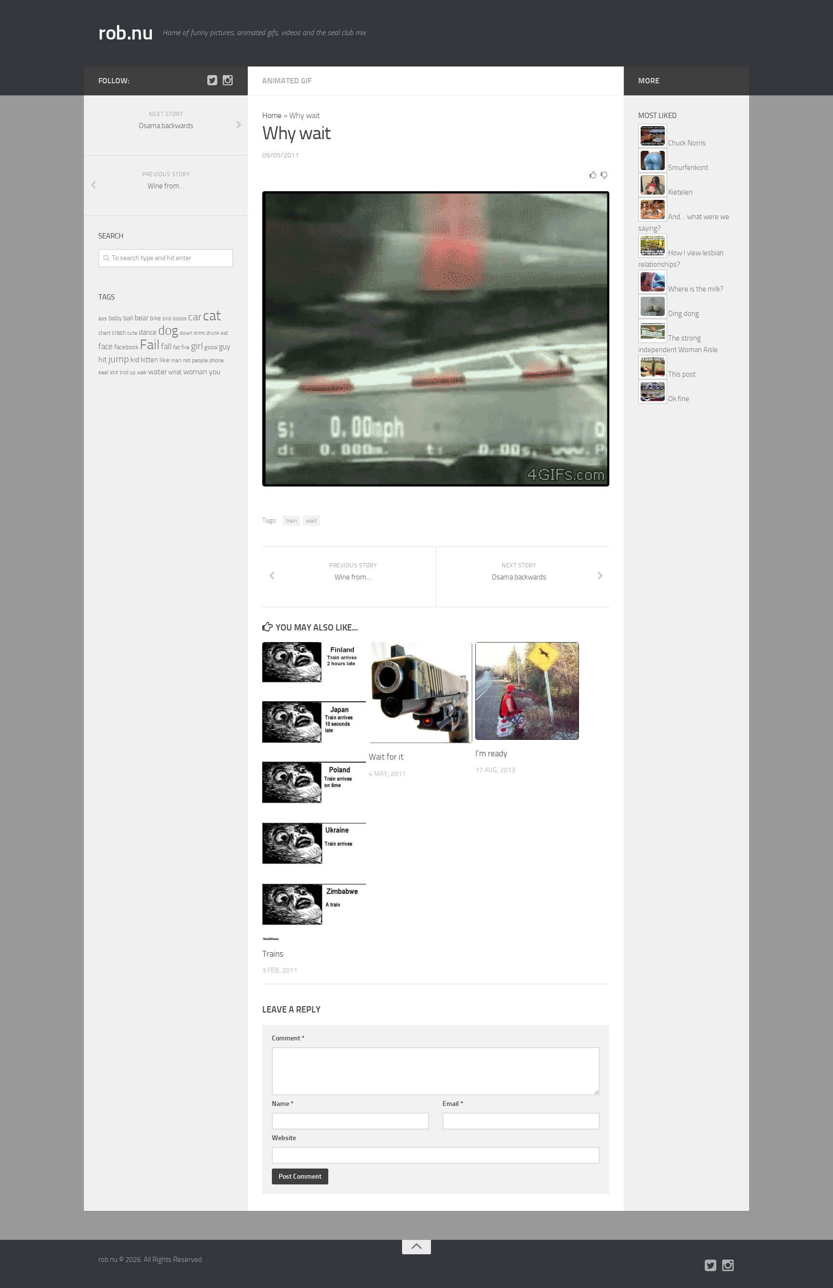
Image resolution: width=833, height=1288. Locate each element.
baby (115, 318)
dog (168, 330)
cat (212, 315)
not (186, 360)
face (105, 346)
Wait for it (386, 757)
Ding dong (683, 313)
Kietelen (680, 192)
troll (124, 372)
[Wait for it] (420, 693)
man (176, 360)
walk (142, 372)
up (132, 372)
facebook (126, 347)
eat (224, 333)
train (291, 520)
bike (155, 318)
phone (216, 360)
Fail (150, 345)
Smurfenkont (688, 167)
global (210, 347)
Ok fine (678, 398)
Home (272, 115)
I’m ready (491, 753)
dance (148, 333)
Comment (288, 1038)
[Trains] (314, 791)
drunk (212, 333)
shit (114, 372)
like (164, 360)
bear (141, 317)
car (195, 317)
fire (185, 347)
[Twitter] (212, 80)
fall (166, 346)
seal (103, 372)
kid (134, 359)
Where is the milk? (696, 289)
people (200, 360)
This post (682, 374)
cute (132, 333)
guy (224, 346)
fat (176, 347)
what (175, 372)
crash (119, 332)
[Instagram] (227, 80)
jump (118, 359)
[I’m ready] (527, 691)
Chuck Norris (687, 143)
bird (166, 318)
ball (128, 318)
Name (283, 1104)
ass (102, 318)
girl (197, 346)
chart (104, 332)
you (214, 371)
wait (311, 520)
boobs (180, 318)
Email (453, 1104)
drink (199, 332)
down (186, 333)
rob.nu (125, 33)
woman (195, 371)
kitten (149, 359)
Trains (272, 954)
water (157, 371)
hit (102, 359)
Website (284, 1138)
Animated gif (286, 80)
